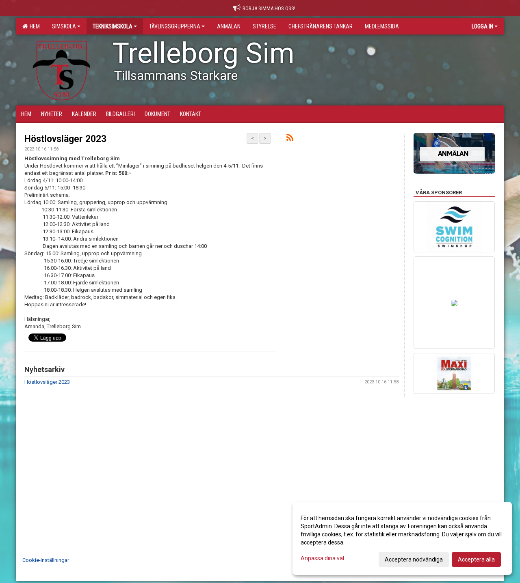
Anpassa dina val (322, 558)
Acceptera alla (476, 559)
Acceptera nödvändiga (414, 559)
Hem (33, 26)
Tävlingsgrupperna (174, 26)
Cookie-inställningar (45, 560)
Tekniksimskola (112, 26)
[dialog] (402, 538)
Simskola (64, 26)
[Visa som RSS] (289, 139)
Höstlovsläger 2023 (65, 138)
